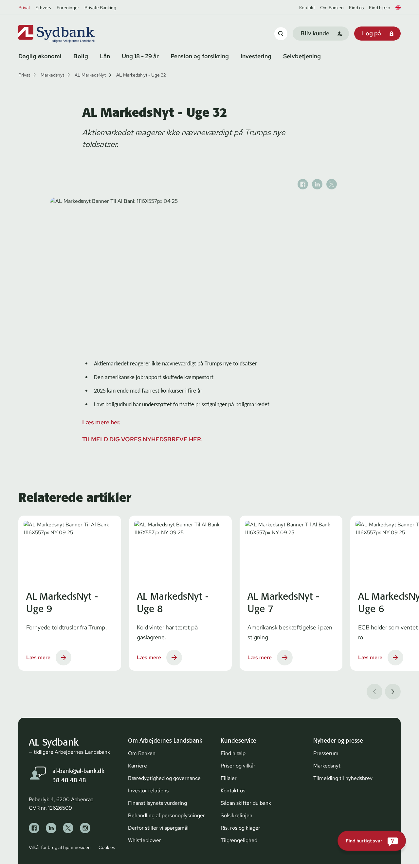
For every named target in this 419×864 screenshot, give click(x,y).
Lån (105, 56)
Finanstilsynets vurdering (157, 803)
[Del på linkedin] (317, 184)
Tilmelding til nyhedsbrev (343, 778)
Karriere (137, 765)
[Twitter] (68, 828)
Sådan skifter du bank (246, 803)
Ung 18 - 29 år (140, 56)
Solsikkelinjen (236, 815)
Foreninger (68, 7)
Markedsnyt (52, 75)
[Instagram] (85, 828)
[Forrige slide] (374, 691)
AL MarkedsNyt (90, 75)
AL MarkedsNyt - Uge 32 (141, 75)
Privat (24, 7)
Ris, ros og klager (240, 827)
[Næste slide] (393, 691)
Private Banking (100, 7)
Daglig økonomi (40, 56)
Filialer (229, 778)
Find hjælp (379, 7)
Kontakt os (233, 790)
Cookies (107, 847)
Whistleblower (144, 840)
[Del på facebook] (303, 184)
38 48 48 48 (69, 780)
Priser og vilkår (238, 765)
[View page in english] (398, 7)
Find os (356, 7)
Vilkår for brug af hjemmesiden (60, 847)
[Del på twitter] (331, 184)
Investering (256, 56)
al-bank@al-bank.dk (78, 771)
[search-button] (280, 33)
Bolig (80, 56)
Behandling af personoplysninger (166, 815)
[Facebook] (34, 828)
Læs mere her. (101, 422)
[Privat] (67, 34)
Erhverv (43, 7)
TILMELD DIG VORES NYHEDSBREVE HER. (142, 439)
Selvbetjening (302, 56)
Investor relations (148, 790)
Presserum (325, 753)
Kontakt (307, 7)
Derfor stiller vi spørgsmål (158, 827)
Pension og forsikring (200, 56)
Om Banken (332, 7)
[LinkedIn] (51, 828)
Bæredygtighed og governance (164, 778)
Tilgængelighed (239, 840)
